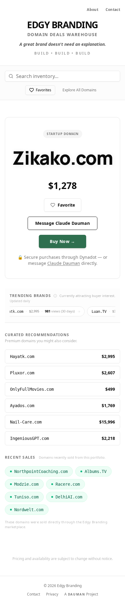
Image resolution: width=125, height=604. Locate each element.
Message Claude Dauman (62, 223)
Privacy (52, 594)
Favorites (43, 90)
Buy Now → (62, 241)
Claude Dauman (63, 263)
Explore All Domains (79, 90)
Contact (113, 9)
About (92, 9)
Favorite (66, 205)
